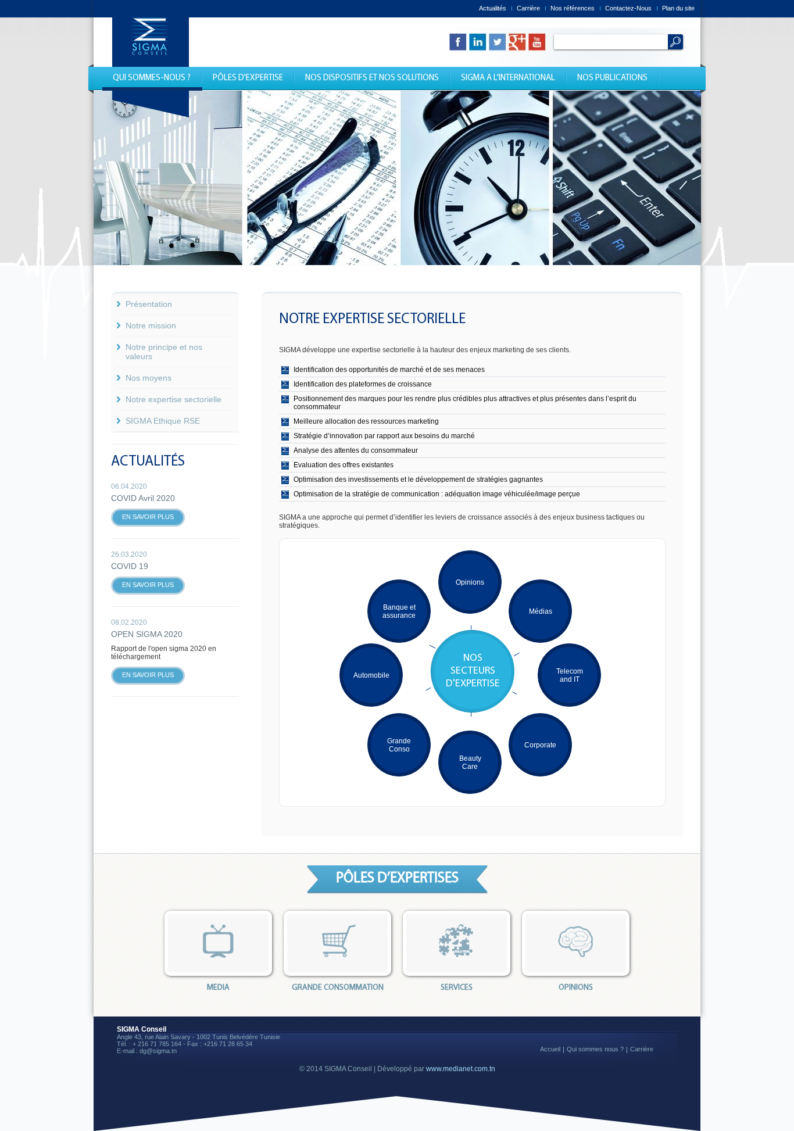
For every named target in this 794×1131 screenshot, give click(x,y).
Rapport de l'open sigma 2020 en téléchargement (163, 653)
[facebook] (458, 42)
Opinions (470, 582)
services (457, 987)
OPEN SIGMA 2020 (147, 634)
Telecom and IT (569, 675)
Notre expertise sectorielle (173, 399)
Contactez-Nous (628, 8)
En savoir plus (148, 516)
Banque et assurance (399, 611)
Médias (540, 611)
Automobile (371, 675)
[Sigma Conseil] (150, 115)
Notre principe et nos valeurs (164, 351)
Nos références (572, 8)
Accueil (550, 1049)
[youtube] (537, 42)
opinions (576, 987)
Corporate (540, 745)
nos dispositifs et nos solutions (372, 78)
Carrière (528, 8)
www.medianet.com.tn (460, 1069)
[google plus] (517, 42)
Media (218, 987)
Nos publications (612, 78)
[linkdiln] (478, 42)
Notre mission (151, 325)
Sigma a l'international (508, 78)
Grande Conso (399, 745)
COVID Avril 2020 (143, 498)
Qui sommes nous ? (595, 1049)
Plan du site (678, 8)
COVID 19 (129, 566)
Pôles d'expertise (248, 78)
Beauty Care (470, 762)
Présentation (149, 304)
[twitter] (497, 42)
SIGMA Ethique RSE (163, 420)
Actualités (492, 8)
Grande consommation (338, 987)
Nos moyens (148, 377)
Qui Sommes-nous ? (152, 78)
